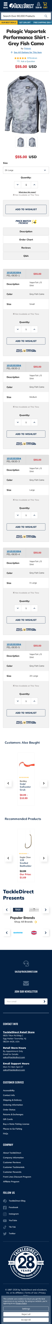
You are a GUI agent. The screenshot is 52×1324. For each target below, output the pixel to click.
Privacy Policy (21, 1303)
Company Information (13, 1157)
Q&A (26, 255)
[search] (46, 16)
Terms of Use (31, 1292)
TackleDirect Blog (17, 1200)
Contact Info (9, 1095)
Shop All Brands (23, 921)
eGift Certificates (25, 786)
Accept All (26, 1319)
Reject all (26, 1314)
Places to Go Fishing (12, 1128)
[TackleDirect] (21, 6)
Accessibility (9, 1090)
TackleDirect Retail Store (19, 1032)
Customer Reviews (12, 1162)
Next (45, 909)
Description (26, 231)
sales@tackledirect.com (14, 1057)
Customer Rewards (12, 1172)
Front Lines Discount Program (17, 1176)
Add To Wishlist (26, 209)
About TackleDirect (12, 1152)
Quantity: (26, 177)
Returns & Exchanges (13, 1114)
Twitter (12, 1233)
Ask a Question (28, 61)
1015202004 (14, 272)
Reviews (26, 247)
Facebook (13, 1207)
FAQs (5, 1133)
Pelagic (27, 48)
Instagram (14, 1214)
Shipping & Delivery (12, 1100)
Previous (6, 909)
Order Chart (26, 239)
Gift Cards (8, 1119)
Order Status (9, 1109)
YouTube (13, 1220)
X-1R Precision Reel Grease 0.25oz (25, 866)
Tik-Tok (12, 1227)
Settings (26, 1308)
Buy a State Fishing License (16, 1124)
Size (5, 162)
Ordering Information (13, 1105)
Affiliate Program (11, 1181)
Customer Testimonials (13, 1167)
